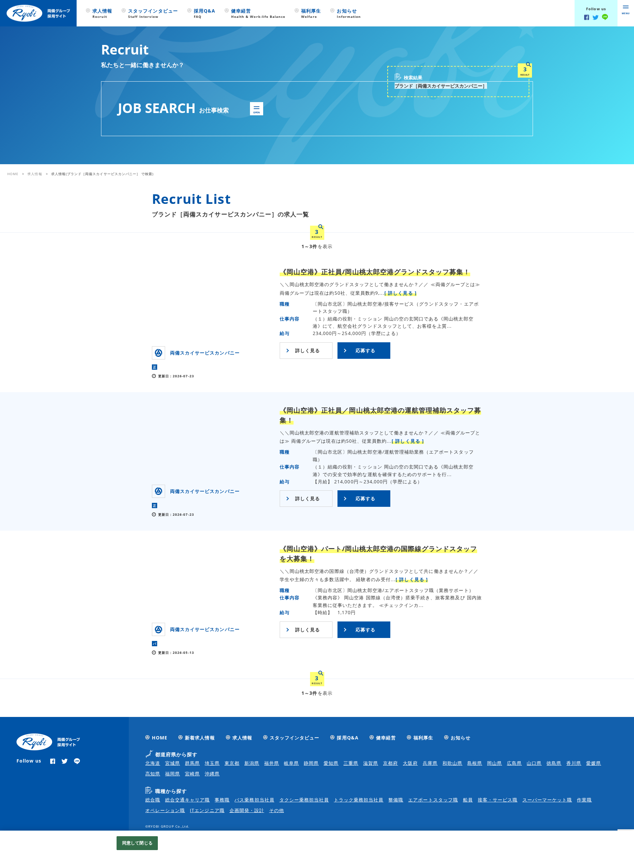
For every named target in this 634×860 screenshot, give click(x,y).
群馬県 (192, 763)
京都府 (390, 763)
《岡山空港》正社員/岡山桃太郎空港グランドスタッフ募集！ (375, 271)
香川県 (573, 763)
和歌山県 (452, 763)
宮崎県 (192, 773)
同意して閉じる (137, 843)
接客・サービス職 (497, 800)
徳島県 (553, 763)
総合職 (152, 800)
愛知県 (331, 763)
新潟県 (251, 763)
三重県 (350, 763)
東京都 (232, 763)
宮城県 (172, 763)
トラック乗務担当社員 (359, 800)
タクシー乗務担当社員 (304, 800)
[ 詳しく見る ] (400, 293)
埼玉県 (212, 763)
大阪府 (410, 763)
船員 (468, 800)
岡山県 (494, 763)
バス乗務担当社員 (254, 800)
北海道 (152, 763)
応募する (365, 350)
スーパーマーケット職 (547, 800)
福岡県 (172, 773)
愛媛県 (593, 763)
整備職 (395, 800)
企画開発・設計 (246, 810)
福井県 (271, 763)
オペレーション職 (165, 810)
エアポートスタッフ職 (433, 800)
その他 (276, 810)
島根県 (474, 763)
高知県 (152, 773)
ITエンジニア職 (207, 810)
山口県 (534, 763)
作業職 (584, 800)
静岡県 (311, 763)
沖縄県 (212, 773)
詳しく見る (307, 350)
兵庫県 (430, 763)
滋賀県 (370, 763)
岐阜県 (291, 763)
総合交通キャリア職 (187, 800)
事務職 (222, 800)
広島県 (514, 763)
